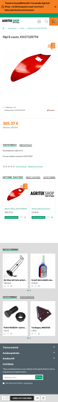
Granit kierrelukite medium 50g (42, 280)
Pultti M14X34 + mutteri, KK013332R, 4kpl (15, 327)
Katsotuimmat (10, 249)
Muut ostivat (33, 177)
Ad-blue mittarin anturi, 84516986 (15, 280)
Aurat (22, 28)
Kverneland (12, 28)
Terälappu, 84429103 (40, 327)
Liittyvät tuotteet (13, 177)
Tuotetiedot (10, 145)
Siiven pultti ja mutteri (41, 209)
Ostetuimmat (50, 177)
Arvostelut (25, 145)
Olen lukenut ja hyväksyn (19, 383)
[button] (27, 290)
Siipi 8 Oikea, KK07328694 (16, 209)
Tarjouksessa (27, 297)
